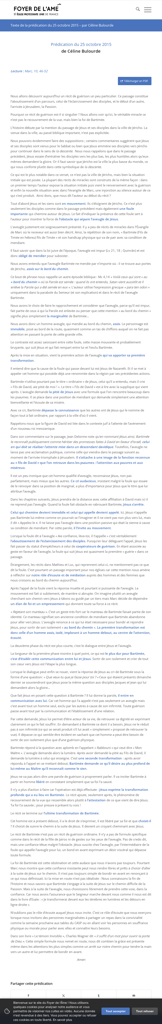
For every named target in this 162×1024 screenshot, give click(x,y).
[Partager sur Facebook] (28, 995)
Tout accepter (116, 1011)
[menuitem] (136, 9)
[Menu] (145, 9)
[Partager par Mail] (133, 995)
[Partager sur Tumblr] (98, 995)
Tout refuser (145, 1011)
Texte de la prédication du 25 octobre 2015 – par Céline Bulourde (62, 25)
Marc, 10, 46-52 (36, 71)
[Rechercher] (136, 9)
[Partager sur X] (63, 995)
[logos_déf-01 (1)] (38, 9)
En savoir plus (62, 1019)
